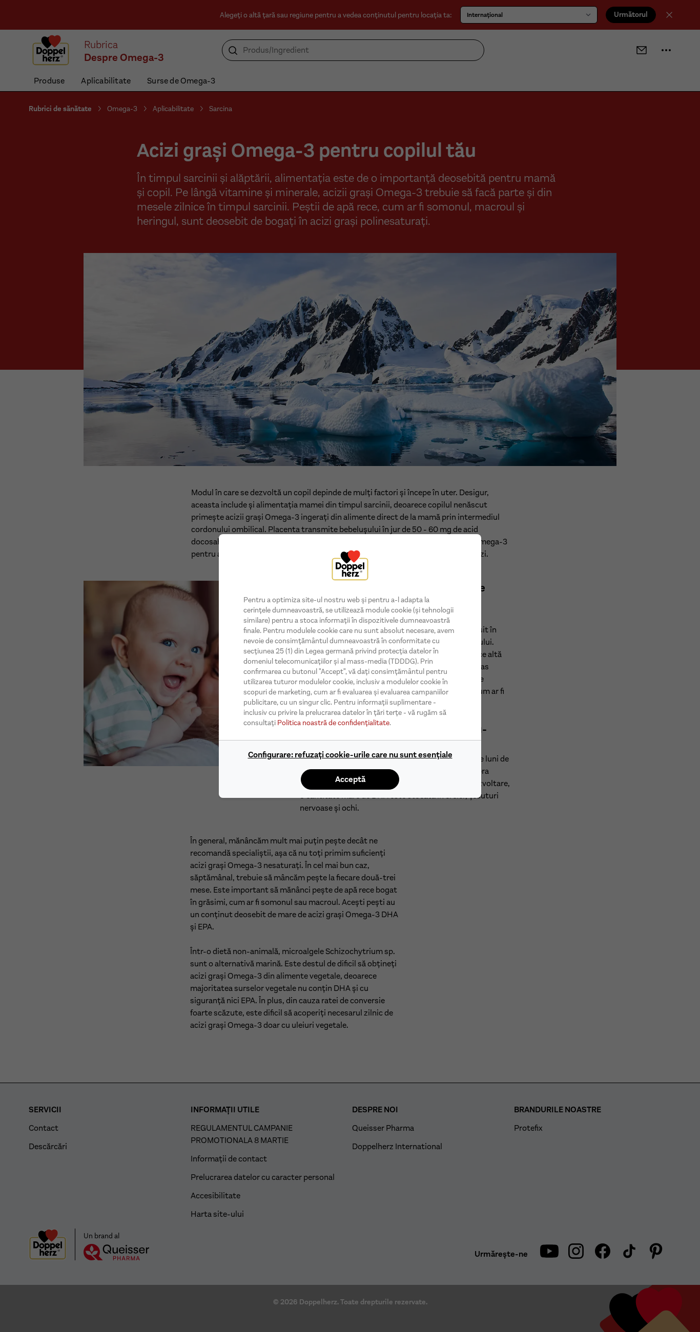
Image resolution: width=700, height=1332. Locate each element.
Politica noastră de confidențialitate (333, 722)
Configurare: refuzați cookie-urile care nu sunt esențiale (350, 754)
